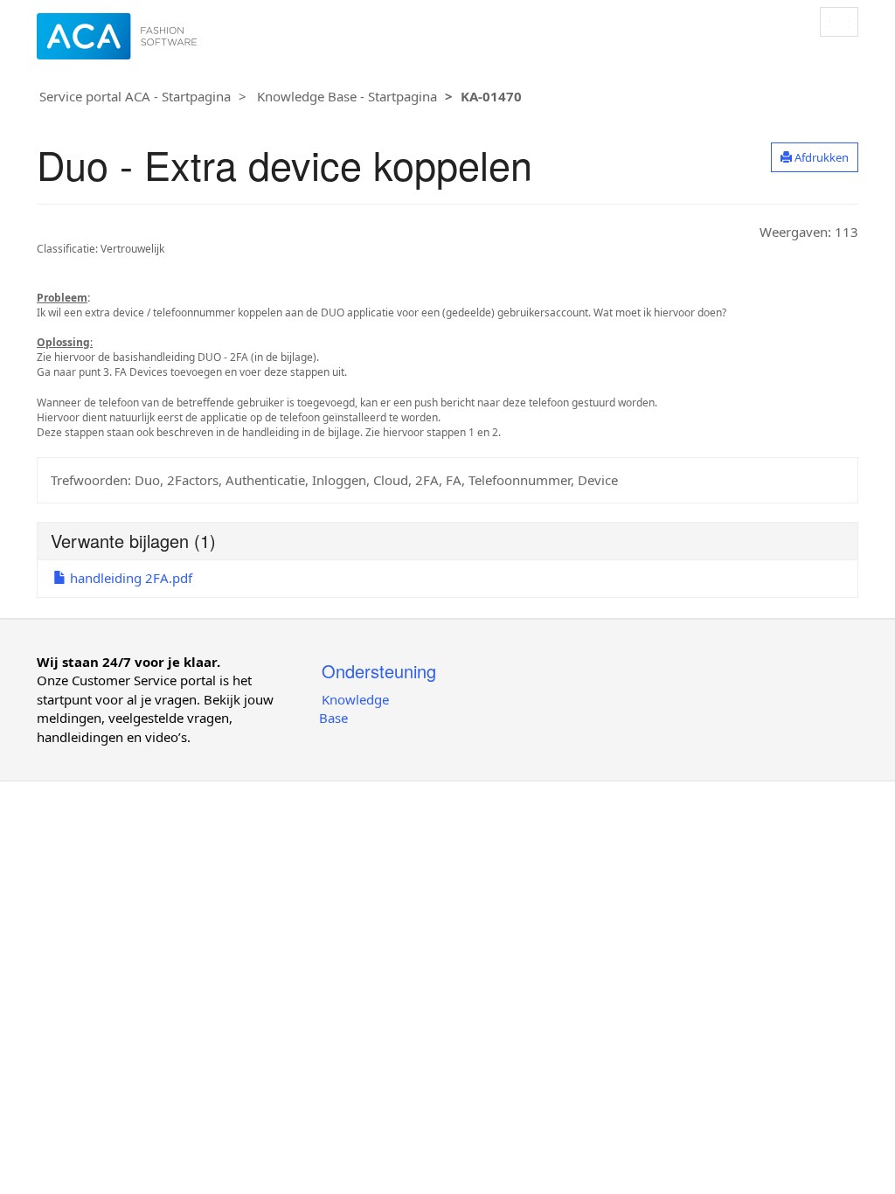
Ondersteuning (379, 671)
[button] (814, 157)
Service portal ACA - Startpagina (135, 96)
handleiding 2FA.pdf (129, 578)
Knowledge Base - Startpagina (347, 96)
